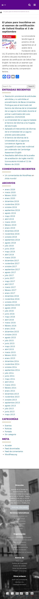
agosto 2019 (10, 213)
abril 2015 (9, 349)
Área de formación (19, 542)
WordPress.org (11, 454)
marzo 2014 (10, 385)
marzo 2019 (10, 222)
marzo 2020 (10, 192)
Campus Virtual (19, 519)
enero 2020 (10, 198)
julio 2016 (9, 311)
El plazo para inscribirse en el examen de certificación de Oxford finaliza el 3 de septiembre (18, 27)
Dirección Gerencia (19, 545)
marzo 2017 (10, 287)
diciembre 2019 (12, 201)
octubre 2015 (11, 335)
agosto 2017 (10, 272)
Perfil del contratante (19, 580)
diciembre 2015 (12, 332)
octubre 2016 (11, 302)
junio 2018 (9, 249)
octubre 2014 (11, 367)
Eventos (8, 426)
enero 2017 (10, 293)
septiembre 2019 (12, 210)
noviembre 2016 (12, 299)
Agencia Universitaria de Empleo (19, 537)
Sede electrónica (19, 521)
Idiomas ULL (19, 582)
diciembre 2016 (12, 296)
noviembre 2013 (12, 397)
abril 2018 (9, 255)
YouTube (32, 593)
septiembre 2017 (12, 269)
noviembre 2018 (12, 234)
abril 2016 (9, 320)
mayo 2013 (10, 414)
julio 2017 (9, 275)
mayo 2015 (10, 346)
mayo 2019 (10, 216)
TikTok (22, 593)
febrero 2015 (10, 355)
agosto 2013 (10, 406)
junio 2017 (9, 278)
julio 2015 (9, 341)
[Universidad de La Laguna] (1, 12)
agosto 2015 (10, 338)
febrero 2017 (10, 290)
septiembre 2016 (12, 305)
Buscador (19, 528)
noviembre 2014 (12, 364)
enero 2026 (10, 190)
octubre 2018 (11, 237)
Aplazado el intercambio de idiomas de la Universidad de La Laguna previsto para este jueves (20, 132)
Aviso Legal (19, 561)
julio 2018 (9, 246)
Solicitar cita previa (20, 507)
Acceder (8, 446)
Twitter (12, 593)
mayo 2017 (10, 281)
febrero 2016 (10, 326)
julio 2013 (9, 409)
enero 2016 (10, 329)
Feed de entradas (12, 449)
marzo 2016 (10, 323)
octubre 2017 (11, 266)
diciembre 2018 (12, 231)
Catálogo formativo (19, 584)
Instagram (17, 593)
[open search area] (29, 5)
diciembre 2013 (12, 394)
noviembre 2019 (12, 204)
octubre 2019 (11, 207)
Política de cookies (19, 566)
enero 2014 (10, 391)
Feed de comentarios (14, 451)
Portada (8, 432)
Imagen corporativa (19, 571)
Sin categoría (10, 434)
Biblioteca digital (19, 524)
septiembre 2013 (12, 403)
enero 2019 (10, 228)
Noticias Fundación (19, 550)
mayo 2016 (10, 317)
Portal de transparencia (19, 547)
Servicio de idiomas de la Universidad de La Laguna (9, 5)
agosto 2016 (10, 308)
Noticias (8, 429)
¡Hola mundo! (10, 178)
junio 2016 (9, 314)
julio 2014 (9, 373)
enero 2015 (10, 358)
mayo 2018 (10, 252)
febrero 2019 (10, 225)
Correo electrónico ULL (20, 516)
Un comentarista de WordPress (18, 175)
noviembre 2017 (12, 263)
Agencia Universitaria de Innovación (19, 540)
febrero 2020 (10, 195)
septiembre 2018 (12, 240)
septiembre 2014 (12, 370)
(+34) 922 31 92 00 (22, 501)
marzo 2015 (10, 352)
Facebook (7, 593)
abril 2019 (9, 219)
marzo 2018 (10, 258)
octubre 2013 (11, 400)
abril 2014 (9, 382)
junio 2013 (9, 412)
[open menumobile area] (34, 5)
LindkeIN (27, 593)
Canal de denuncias (19, 568)
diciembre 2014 (12, 361)
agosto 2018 (10, 243)
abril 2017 (9, 284)
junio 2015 (9, 343)
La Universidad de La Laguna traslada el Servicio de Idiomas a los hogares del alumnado (20, 123)
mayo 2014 (10, 379)
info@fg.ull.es (25, 503)
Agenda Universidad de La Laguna (19, 552)
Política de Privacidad (19, 563)
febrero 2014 (10, 388)
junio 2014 (9, 376)
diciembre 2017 (12, 261)
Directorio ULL (19, 526)
